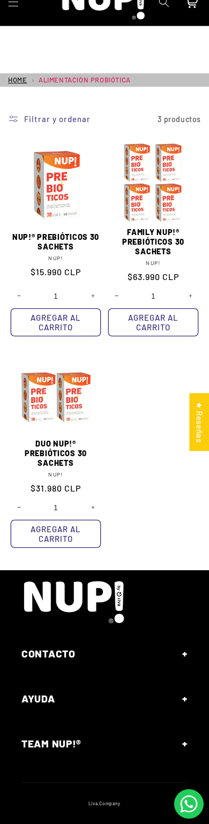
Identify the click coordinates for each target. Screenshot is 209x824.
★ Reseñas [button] (199, 422)
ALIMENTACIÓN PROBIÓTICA (85, 79)
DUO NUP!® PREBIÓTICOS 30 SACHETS (56, 453)
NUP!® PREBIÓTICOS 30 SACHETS (55, 241)
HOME (17, 79)
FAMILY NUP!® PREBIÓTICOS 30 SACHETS (153, 242)
